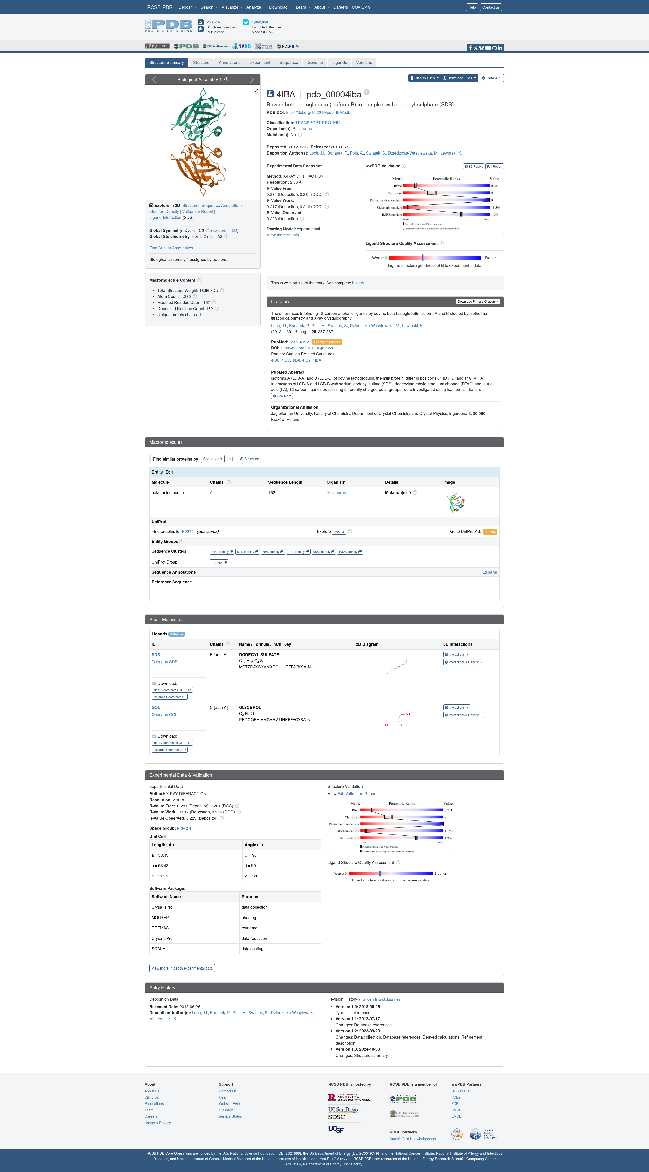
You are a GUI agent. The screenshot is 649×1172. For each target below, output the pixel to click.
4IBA (317, 360)
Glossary (226, 1109)
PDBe (455, 1097)
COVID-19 (361, 7)
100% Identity (348, 551)
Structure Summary (166, 62)
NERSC (293, 1163)
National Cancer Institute (414, 1153)
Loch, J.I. (317, 153)
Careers (340, 7)
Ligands (339, 62)
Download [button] (279, 7)
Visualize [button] (230, 7)
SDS (156, 654)
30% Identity (220, 551)
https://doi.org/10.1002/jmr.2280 (308, 348)
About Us (152, 1090)
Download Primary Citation (477, 301)
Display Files (424, 77)
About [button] (320, 7)
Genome (315, 62)
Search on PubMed (327, 341)
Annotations (229, 62)
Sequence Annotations (222, 205)
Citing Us (152, 1097)
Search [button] (207, 7)
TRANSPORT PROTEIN (317, 122)
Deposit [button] (185, 7)
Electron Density (164, 211)
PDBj (455, 1103)
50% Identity (245, 551)
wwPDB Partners (466, 1084)
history (358, 283)
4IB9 (306, 360)
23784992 (300, 342)
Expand (489, 572)
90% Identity (296, 551)
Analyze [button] (254, 7)
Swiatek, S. (376, 153)
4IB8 (296, 360)
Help (472, 7)
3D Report (475, 166)
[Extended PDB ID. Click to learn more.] (367, 91)
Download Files (459, 77)
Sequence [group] (211, 458)
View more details (283, 235)
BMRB (456, 1109)
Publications (154, 1103)
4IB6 (275, 360)
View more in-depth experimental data (182, 968)
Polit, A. (357, 153)
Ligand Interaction (165, 217)
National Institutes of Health (284, 1158)
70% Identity (270, 551)
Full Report (494, 166)
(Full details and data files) (380, 999)
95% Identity (321, 551)
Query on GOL (164, 714)
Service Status (230, 1116)
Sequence (289, 62)
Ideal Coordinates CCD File (172, 690)
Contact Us (228, 1090)
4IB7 (285, 360)
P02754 (189, 531)
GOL (156, 707)
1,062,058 (260, 22)
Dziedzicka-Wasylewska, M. (413, 153)
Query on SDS (165, 662)
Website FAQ (229, 1103)
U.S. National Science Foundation (249, 1153)
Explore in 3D (224, 230)
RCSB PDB (159, 7)
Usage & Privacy (158, 1122)
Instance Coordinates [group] (169, 696)
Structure (201, 62)
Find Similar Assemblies (171, 248)
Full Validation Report (357, 793)
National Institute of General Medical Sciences (214, 1158)
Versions (364, 62)
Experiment (260, 62)
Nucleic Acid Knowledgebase (413, 1138)
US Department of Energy (330, 1153)
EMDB (456, 1116)
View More (283, 396)
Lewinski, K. (451, 153)
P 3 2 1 (184, 828)
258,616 (213, 22)
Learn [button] (301, 7)
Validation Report (197, 211)
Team (149, 1109)
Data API (493, 77)
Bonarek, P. (337, 153)
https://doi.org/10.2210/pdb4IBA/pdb (318, 112)
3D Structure (249, 458)
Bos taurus (302, 128)
